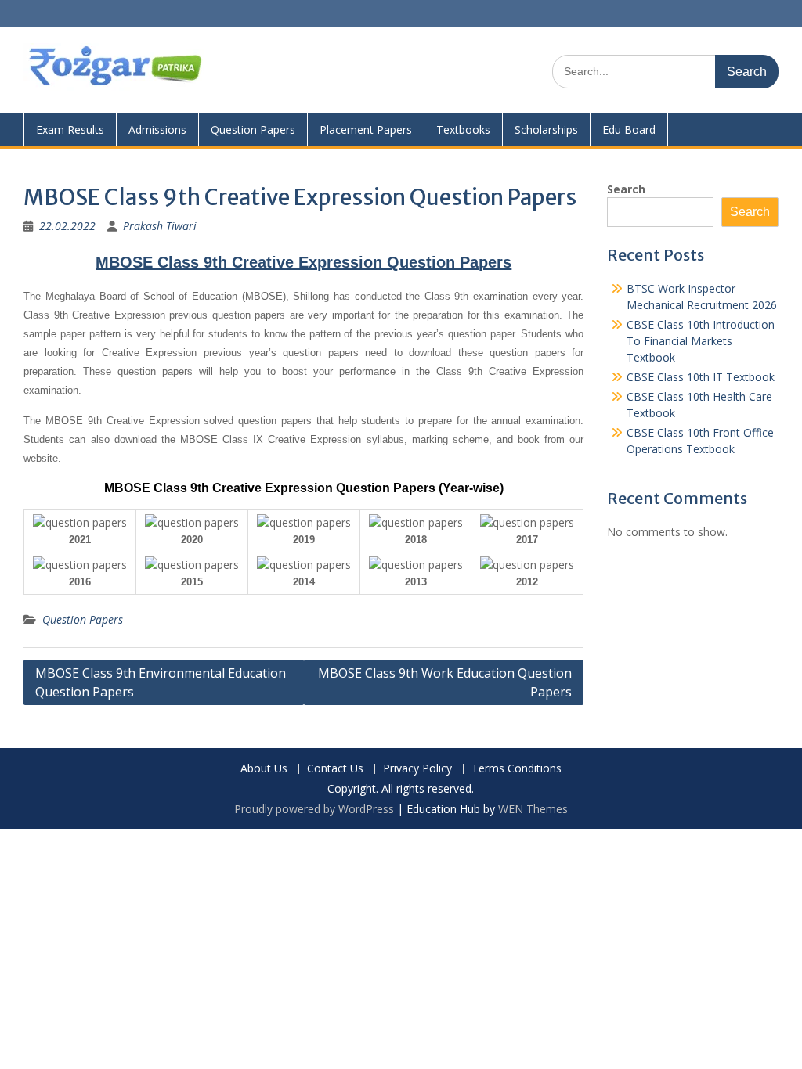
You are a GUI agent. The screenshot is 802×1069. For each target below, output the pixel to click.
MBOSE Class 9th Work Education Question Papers (445, 682)
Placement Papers (366, 129)
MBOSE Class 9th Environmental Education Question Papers (160, 682)
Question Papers (253, 129)
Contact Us (335, 769)
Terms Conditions (516, 769)
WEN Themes (533, 808)
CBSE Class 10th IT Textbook (701, 376)
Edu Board (629, 129)
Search (626, 189)
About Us (263, 769)
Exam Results (70, 129)
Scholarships (546, 129)
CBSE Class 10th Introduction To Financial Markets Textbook (701, 341)
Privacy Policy (417, 769)
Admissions (157, 129)
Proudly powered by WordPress (314, 808)
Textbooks (463, 129)
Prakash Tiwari (160, 225)
